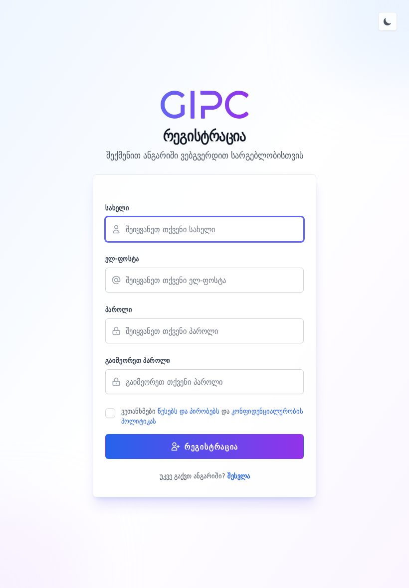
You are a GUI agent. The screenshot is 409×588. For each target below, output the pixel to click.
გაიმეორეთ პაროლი (138, 360)
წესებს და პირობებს (189, 411)
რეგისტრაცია (211, 446)
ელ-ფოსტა (122, 259)
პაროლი (118, 309)
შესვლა (238, 475)
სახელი (117, 208)
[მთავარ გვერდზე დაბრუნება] (205, 105)
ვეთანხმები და (212, 416)
